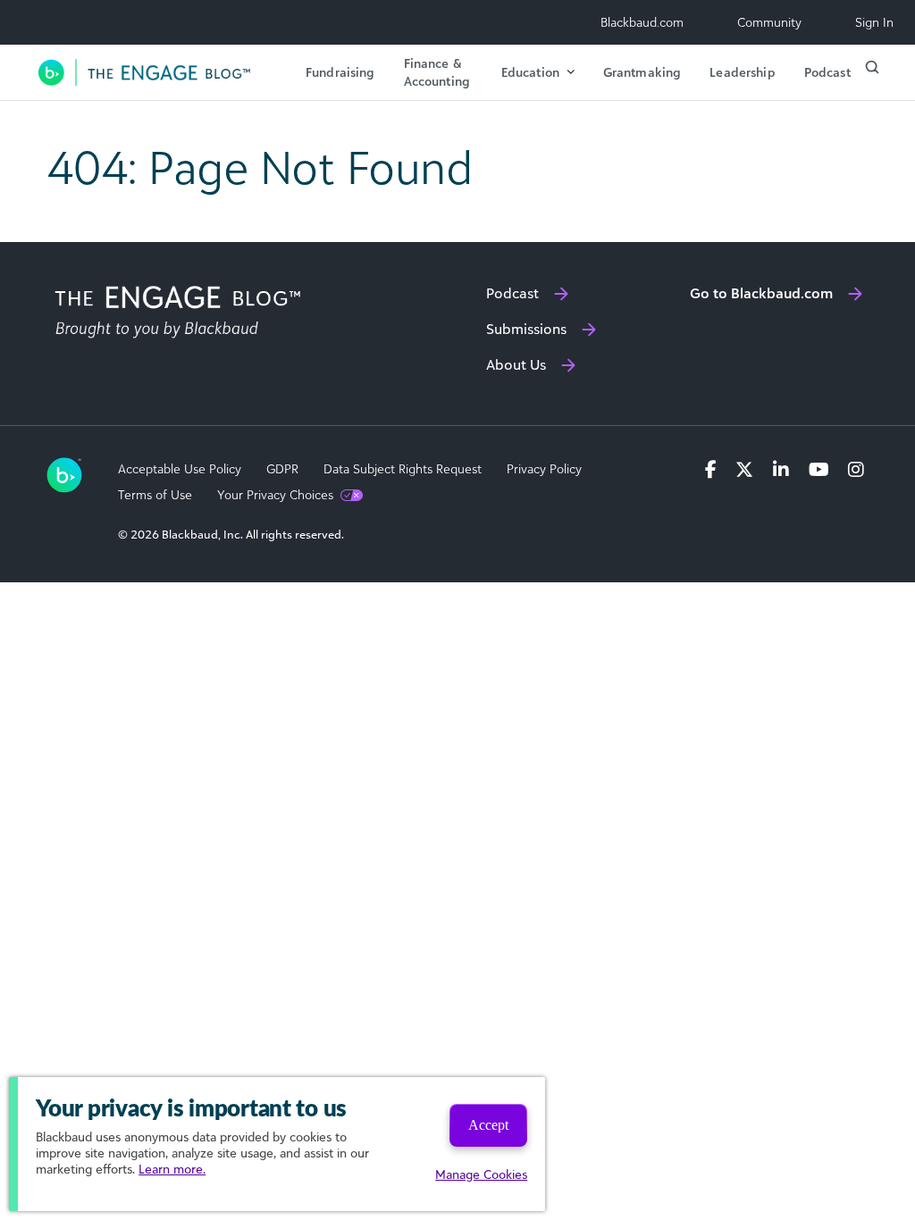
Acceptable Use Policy (179, 469)
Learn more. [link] (172, 1168)
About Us (516, 364)
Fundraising (340, 71)
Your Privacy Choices (275, 495)
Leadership (742, 71)
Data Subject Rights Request (402, 469)
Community (769, 21)
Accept (488, 1124)
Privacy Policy (544, 469)
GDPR (282, 469)
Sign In (874, 21)
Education (530, 71)
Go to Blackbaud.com (761, 293)
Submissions (526, 329)
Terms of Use (155, 495)
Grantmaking (642, 71)
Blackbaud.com (642, 21)
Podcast (827, 71)
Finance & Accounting (437, 71)
